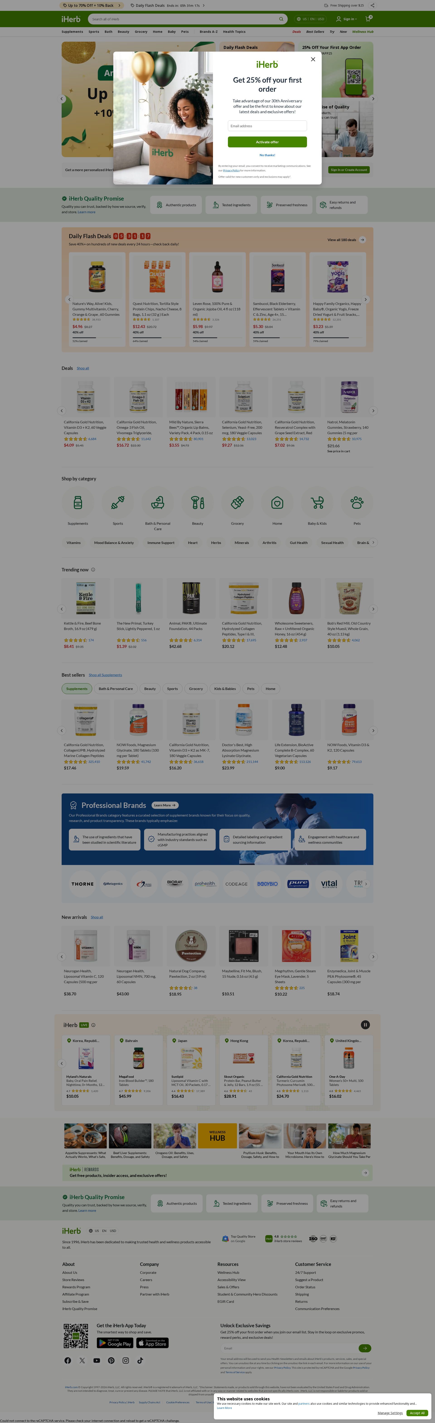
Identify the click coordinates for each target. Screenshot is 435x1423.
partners (304, 1404)
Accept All (417, 1413)
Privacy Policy (231, 170)
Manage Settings (390, 1413)
